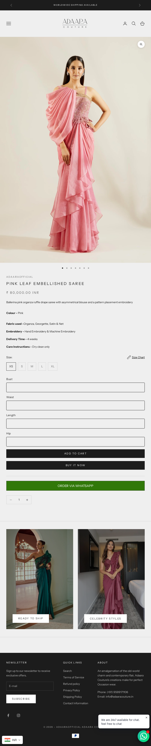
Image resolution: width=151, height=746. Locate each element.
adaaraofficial (19, 276)
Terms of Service (73, 677)
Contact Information (75, 703)
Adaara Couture (95, 727)
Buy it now (75, 465)
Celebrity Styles (105, 618)
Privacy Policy (71, 690)
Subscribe (21, 698)
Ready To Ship (30, 618)
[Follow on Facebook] (8, 715)
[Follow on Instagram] (18, 715)
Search (67, 671)
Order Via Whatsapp (75, 486)
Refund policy (71, 684)
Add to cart (75, 453)
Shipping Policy (72, 697)
